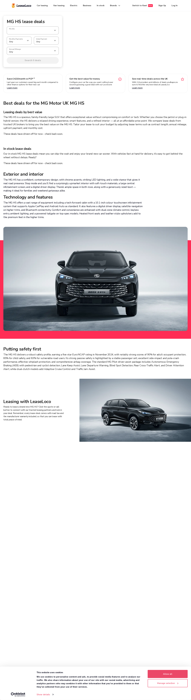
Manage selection (166, 683)
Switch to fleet (142, 5)
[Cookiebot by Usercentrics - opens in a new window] (18, 694)
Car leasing (42, 5)
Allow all (167, 674)
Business (87, 5)
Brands (113, 5)
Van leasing (58, 5)
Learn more (12, 87)
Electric (73, 5)
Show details (43, 694)
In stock (100, 5)
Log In (175, 5)
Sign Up (162, 5)
